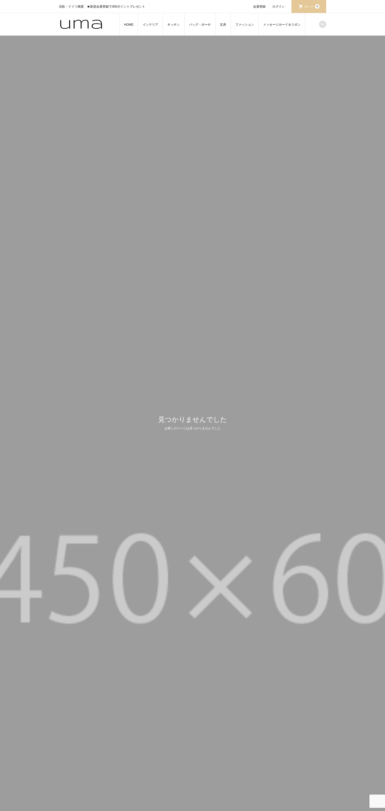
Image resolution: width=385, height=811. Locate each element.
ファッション (244, 24)
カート (311, 6)
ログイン (278, 6)
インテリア (150, 24)
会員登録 (259, 6)
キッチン (173, 24)
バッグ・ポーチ (200, 24)
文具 (223, 24)
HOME (128, 24)
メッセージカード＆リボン (282, 24)
